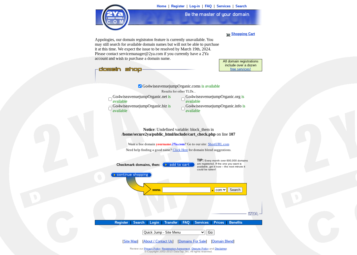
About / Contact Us (157, 241)
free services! (240, 69)
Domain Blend (222, 241)
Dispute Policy (200, 248)
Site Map (130, 241)
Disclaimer (221, 248)
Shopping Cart (243, 34)
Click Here (180, 150)
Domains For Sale (192, 241)
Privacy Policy (152, 248)
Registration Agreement (176, 248)
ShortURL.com (218, 144)
